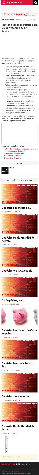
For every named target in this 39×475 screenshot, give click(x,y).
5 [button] (6, 448)
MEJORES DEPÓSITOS (14, 3)
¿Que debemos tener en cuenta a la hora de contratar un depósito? (21, 150)
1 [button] (6, 437)
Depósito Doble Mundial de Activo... (18, 239)
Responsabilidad (18, 471)
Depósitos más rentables (15, 153)
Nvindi (33, 20)
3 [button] (6, 443)
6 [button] (6, 451)
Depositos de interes (13, 158)
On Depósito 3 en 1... (14, 300)
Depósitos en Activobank (17, 270)
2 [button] (6, 440)
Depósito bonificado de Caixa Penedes (19, 332)
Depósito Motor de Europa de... (18, 365)
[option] (20, 230)
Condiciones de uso (7, 471)
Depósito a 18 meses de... (16, 207)
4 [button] (6, 446)
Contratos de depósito (14, 156)
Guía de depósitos (8, 20)
